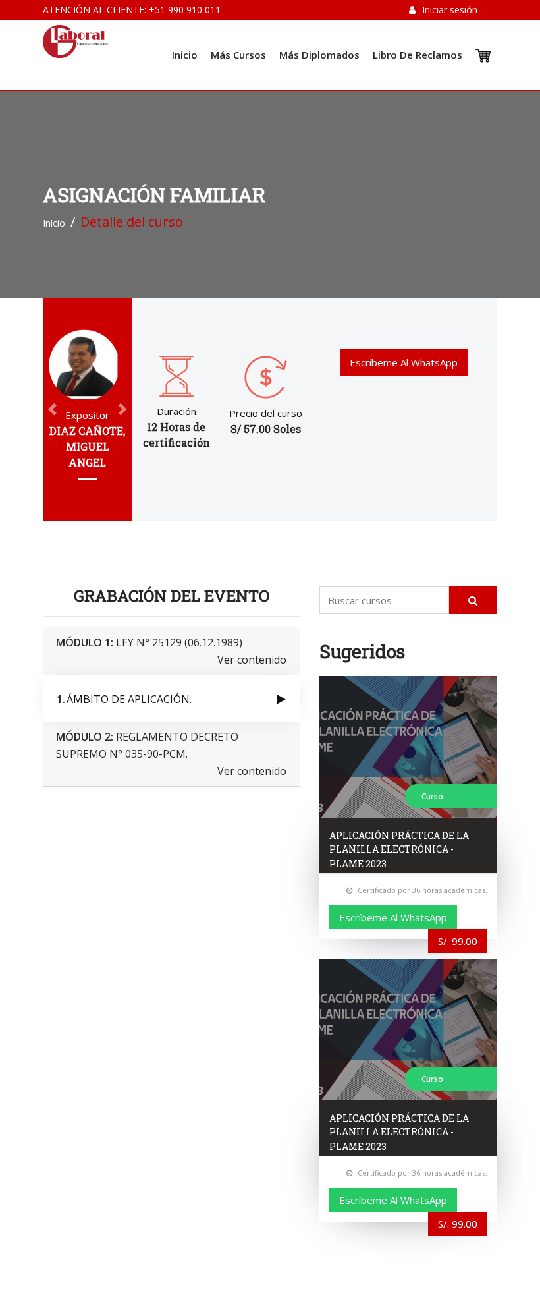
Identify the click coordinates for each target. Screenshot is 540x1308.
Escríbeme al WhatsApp (404, 362)
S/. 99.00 (457, 941)
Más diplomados (319, 54)
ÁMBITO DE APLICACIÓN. (129, 699)
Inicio (185, 54)
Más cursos (238, 54)
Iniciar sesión (449, 9)
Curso (432, 796)
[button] (52, 409)
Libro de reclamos (417, 54)
